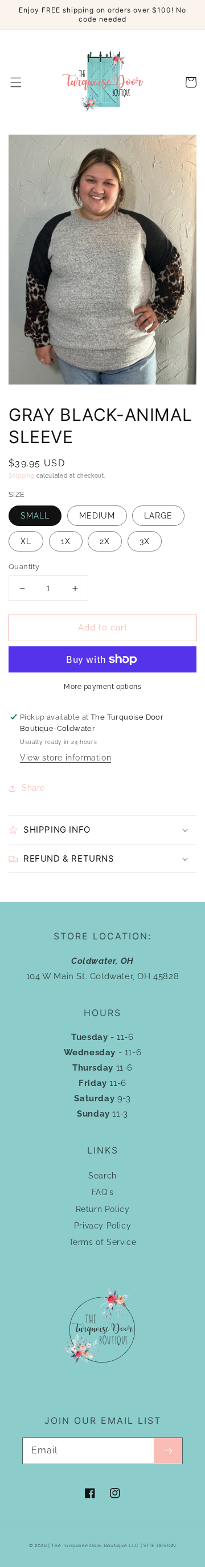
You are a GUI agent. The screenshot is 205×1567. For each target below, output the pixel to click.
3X (145, 541)
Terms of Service (103, 1242)
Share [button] (33, 787)
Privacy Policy (102, 1225)
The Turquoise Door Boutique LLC (95, 1545)
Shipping (22, 476)
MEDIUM (97, 515)
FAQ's (103, 1192)
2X (105, 541)
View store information (65, 757)
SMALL (35, 515)
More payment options (102, 687)
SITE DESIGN (160, 1545)
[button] (16, 82)
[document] (102, 262)
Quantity (24, 566)
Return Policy (103, 1209)
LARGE (158, 515)
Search (102, 1175)
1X (66, 541)
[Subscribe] (168, 1450)
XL (25, 541)
